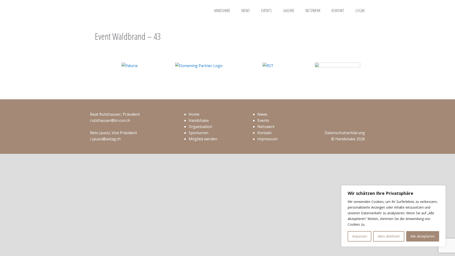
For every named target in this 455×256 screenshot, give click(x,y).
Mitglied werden (203, 139)
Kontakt (264, 132)
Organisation (200, 126)
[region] (393, 216)
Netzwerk (266, 126)
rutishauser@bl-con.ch (110, 120)
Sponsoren (198, 132)
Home (194, 114)
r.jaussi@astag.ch (105, 139)
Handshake (199, 120)
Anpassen (359, 236)
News (262, 114)
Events (263, 120)
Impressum (267, 139)
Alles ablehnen (389, 236)
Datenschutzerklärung (345, 132)
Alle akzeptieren (422, 236)
